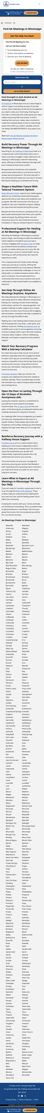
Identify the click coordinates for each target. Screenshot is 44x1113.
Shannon (9, 969)
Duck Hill (9, 657)
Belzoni (25, 554)
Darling (25, 643)
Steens (8, 995)
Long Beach (10, 777)
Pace (8, 872)
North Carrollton (12, 857)
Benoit (8, 557)
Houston (9, 740)
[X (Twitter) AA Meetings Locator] (25, 1096)
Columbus (10, 626)
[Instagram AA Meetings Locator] (19, 1096)
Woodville (26, 1075)
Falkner (25, 674)
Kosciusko (10, 757)
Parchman (26, 875)
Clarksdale (10, 611)
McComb (25, 809)
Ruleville (25, 943)
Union (8, 1032)
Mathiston (26, 803)
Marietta (9, 800)
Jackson (9, 749)
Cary (23, 600)
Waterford (10, 1058)
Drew (24, 654)
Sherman (25, 972)
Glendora (9, 700)
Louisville (9, 783)
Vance (8, 1041)
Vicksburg (26, 1046)
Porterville (10, 909)
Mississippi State (28, 826)
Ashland (9, 537)
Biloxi (24, 563)
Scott (8, 963)
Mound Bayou (11, 840)
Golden (8, 703)
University (10, 1035)
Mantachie (10, 797)
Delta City (9, 648)
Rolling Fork (10, 937)
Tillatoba (25, 1015)
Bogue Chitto (11, 568)
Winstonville (26, 1072)
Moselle (9, 837)
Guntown (9, 717)
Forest (8, 686)
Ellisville (25, 666)
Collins (24, 620)
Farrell (8, 677)
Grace (24, 706)
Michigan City (11, 823)
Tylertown (26, 1029)
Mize (8, 829)
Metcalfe (25, 820)
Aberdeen (26, 525)
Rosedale (25, 940)
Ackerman (10, 528)
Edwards (9, 666)
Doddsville (10, 654)
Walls (24, 1049)
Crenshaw (10, 634)
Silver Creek (10, 980)
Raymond (9, 923)
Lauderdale (26, 763)
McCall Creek (27, 806)
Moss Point (26, 837)
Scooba (25, 960)
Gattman (25, 691)
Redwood (9, 926)
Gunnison (26, 714)
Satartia (25, 955)
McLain (8, 814)
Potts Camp (26, 909)
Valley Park (26, 1038)
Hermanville (10, 726)
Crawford (25, 631)
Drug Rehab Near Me (12, 1089)
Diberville (25, 651)
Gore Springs (11, 706)
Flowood (25, 683)
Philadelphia (27, 892)
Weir (7, 1063)
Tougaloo (9, 1023)
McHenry (25, 812)
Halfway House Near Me (30, 1089)
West (8, 1066)
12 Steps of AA (14, 1086)
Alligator (25, 528)
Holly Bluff (10, 734)
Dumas (25, 657)
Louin (8, 780)
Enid (7, 668)
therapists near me (28, 244)
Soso (24, 986)
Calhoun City (11, 591)
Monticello (26, 829)
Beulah (24, 560)
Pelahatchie (26, 886)
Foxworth (25, 686)
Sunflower (10, 1006)
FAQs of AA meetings (24, 491)
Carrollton (10, 597)
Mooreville (10, 832)
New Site (25, 852)
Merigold (9, 820)
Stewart (25, 995)
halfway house (8, 443)
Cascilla (9, 603)
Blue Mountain (11, 565)
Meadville (25, 814)
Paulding (9, 883)
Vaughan (25, 1043)
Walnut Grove (27, 1052)
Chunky (25, 608)
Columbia (25, 623)
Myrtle (8, 843)
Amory (8, 531)
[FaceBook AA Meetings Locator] (22, 1096)
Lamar (24, 760)
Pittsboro (9, 900)
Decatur (25, 646)
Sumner (9, 1003)
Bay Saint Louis (28, 545)
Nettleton (9, 849)
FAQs (36, 1099)
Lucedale (25, 783)
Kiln (7, 754)
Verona (8, 1046)
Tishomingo (10, 1020)
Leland (24, 769)
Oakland (25, 860)
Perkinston (10, 889)
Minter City (10, 826)
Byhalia (25, 585)
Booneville (10, 571)
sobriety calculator (10, 374)
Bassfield (25, 543)
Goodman (26, 703)
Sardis (8, 955)
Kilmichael (26, 751)
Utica (24, 1035)
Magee (8, 794)
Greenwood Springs (13, 711)
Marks (8, 803)
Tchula (8, 1012)
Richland (9, 929)
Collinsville (10, 623)
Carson (25, 597)
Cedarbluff (26, 603)
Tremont (25, 1023)
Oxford (25, 869)
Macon (8, 792)
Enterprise (26, 668)
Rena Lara (26, 926)
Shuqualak (26, 975)
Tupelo (24, 1026)
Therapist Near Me (28, 1086)
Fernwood (10, 680)
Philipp (8, 895)
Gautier (9, 694)
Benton (25, 557)
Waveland (26, 1058)
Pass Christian (11, 880)
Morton (25, 834)
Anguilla (25, 531)
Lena (8, 771)
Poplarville (10, 906)
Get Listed (22, 1092)
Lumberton (26, 786)
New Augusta (11, 852)
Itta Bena (9, 746)
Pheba (8, 892)
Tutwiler (9, 1029)
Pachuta (25, 872)
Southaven (10, 989)
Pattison (25, 880)
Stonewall (9, 998)
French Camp (11, 688)
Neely (8, 846)
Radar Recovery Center (10, 193)
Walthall (9, 1055)
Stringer (25, 998)
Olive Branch (11, 866)
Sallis (24, 946)
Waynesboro (11, 1061)
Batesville (9, 545)
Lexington (26, 771)
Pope (24, 903)
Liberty (8, 774)
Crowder (9, 637)
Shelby (8, 972)
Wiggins (25, 1069)
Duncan (9, 660)
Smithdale (10, 983)
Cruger (24, 637)
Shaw (24, 969)
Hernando (26, 726)
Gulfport (9, 714)
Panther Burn (11, 875)
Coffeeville (10, 617)
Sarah (24, 952)
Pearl (24, 883)
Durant (8, 663)
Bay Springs (10, 548)
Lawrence (25, 766)
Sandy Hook (10, 952)
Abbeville (9, 525)
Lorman (25, 777)
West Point (26, 1066)
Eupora (8, 674)
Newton (25, 854)
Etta (23, 671)
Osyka (24, 866)
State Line (26, 992)
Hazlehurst (10, 723)
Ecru (23, 663)
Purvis (8, 917)
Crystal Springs (11, 640)
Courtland (10, 631)
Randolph (25, 920)
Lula (7, 786)
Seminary (9, 966)
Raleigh (9, 920)
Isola (24, 743)
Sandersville (26, 949)
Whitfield (9, 1069)
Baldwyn (25, 540)
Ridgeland (10, 932)
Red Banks (26, 923)
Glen (7, 697)
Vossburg (9, 1049)
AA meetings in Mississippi (23, 151)
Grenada (25, 711)
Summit (25, 1000)
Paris (8, 877)
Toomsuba (26, 1020)
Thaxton (9, 1015)
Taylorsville (26, 1009)
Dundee (25, 660)
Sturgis (8, 1000)
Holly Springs (27, 734)
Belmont (9, 554)
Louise (24, 780)
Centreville (10, 605)
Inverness (9, 743)
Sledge (24, 980)
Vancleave (26, 1041)
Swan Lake (26, 1006)
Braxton (25, 574)
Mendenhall (10, 817)
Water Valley (27, 1055)
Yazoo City (10, 1078)
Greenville (10, 709)
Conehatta (10, 628)
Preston (9, 915)
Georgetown (27, 694)
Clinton (8, 614)
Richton (25, 929)
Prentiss (25, 912)
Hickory (9, 729)
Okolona (25, 863)
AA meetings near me (31, 326)
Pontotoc (9, 903)
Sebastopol (26, 963)
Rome (24, 937)
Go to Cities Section (22, 91)
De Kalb (9, 646)
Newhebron (10, 854)
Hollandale (26, 731)
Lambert (9, 763)
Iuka (23, 746)
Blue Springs (27, 565)
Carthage (9, 600)
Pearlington (10, 886)
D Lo (23, 640)
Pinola (24, 897)
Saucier (9, 958)
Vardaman (10, 1043)
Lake (24, 757)
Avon (24, 537)
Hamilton (25, 717)
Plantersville (26, 900)
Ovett (8, 869)
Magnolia (25, 794)
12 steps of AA (22, 406)
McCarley (9, 809)
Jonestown (10, 751)
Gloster (25, 700)
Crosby (24, 634)
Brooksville (10, 580)
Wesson (25, 1063)
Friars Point (26, 688)
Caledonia (26, 588)
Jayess (24, 749)
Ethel (8, 671)
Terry (24, 1012)
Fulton (8, 691)
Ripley (8, 935)
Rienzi (24, 932)
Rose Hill (9, 940)
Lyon (8, 789)
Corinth (25, 628)
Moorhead (26, 832)
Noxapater (26, 857)
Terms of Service (25, 1099)
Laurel (8, 766)
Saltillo (8, 949)
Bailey (8, 540)
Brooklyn (25, 577)
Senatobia (26, 966)
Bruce (24, 580)
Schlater (25, 958)
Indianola (25, 740)
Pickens (9, 897)
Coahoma (25, 614)
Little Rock (26, 774)
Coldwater (10, 620)
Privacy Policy (11, 1099)
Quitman (25, 917)
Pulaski (25, 915)
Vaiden (8, 1038)
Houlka (25, 737)
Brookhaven (10, 577)
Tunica (8, 1026)
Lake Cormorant (12, 760)
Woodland (10, 1075)
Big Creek (9, 563)
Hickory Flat (26, 729)
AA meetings (6, 103)
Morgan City (10, 834)
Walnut (8, 1052)
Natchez (25, 843)
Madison (25, 792)
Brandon (9, 574)
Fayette (25, 677)
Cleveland (25, 611)
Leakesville (10, 769)
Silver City (25, 978)
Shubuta (9, 975)
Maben (24, 789)
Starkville (9, 992)
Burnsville (9, 585)
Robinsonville (27, 935)
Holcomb (9, 731)
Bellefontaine (27, 551)
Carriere (25, 594)
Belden (8, 551)
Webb (24, 1061)
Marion (25, 800)
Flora (24, 680)
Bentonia (9, 560)
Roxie (8, 943)
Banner (8, 543)
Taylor (8, 1009)
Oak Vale (9, 860)
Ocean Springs (11, 863)
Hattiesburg (26, 720)
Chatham (9, 608)
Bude (24, 583)
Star (23, 989)
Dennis (24, 648)
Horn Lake (10, 737)
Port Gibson (26, 906)
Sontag (8, 986)
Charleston (26, 605)
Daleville (9, 643)
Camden (25, 591)
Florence (9, 683)
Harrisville (10, 720)
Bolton (24, 568)
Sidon (8, 978)
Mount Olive (27, 840)
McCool (9, 812)
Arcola (8, 534)
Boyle (24, 571)
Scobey (8, 960)
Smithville (25, 983)
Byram (8, 588)
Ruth (8, 946)
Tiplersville (10, 1018)
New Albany (26, 849)
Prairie (8, 912)
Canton (8, 594)
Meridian (25, 817)
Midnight (25, 823)
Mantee (25, 797)
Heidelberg (26, 723)
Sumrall (25, 1003)
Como (24, 626)
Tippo (24, 1018)
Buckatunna (10, 583)
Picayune (25, 895)
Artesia (24, 534)
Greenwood (26, 709)
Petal (24, 889)
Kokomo (25, 754)
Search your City (22, 77)
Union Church (27, 1032)
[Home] (2, 23)
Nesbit (24, 846)
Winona (9, 1072)
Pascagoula (26, 877)
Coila (24, 617)
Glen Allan (26, 697)
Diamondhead (11, 651)
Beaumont (26, 548)
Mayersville (10, 806)
